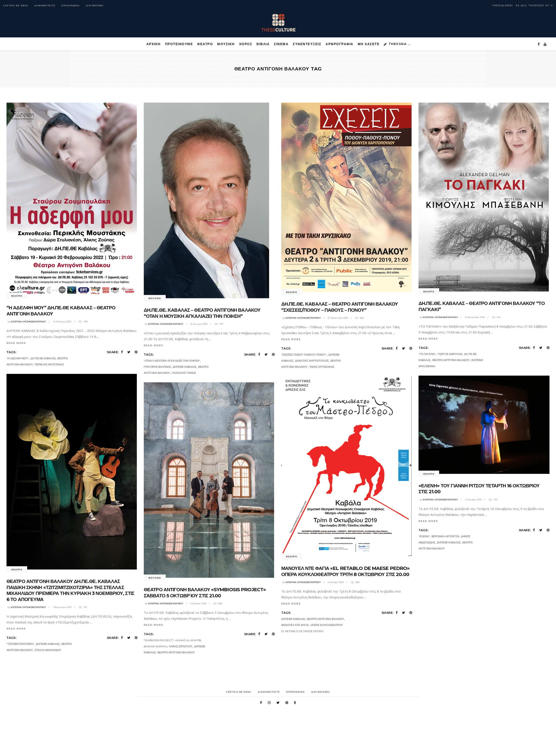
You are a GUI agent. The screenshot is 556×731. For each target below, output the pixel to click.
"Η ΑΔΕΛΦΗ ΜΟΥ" (18, 358)
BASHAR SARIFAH (155, 646)
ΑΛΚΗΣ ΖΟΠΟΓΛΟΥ (180, 646)
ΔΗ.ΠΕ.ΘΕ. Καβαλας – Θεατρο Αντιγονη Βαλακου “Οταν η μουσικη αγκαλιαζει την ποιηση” (202, 313)
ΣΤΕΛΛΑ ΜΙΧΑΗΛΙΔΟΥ (48, 650)
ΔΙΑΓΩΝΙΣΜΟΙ (95, 5)
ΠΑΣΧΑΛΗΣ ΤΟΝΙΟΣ (184, 373)
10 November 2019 (475, 317)
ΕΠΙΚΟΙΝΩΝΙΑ (70, 5)
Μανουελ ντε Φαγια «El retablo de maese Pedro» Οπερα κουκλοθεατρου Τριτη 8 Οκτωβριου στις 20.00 (345, 571)
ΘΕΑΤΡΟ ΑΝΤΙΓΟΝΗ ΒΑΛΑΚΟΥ (451, 360)
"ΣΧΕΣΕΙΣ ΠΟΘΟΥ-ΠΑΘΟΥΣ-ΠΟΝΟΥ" (304, 354)
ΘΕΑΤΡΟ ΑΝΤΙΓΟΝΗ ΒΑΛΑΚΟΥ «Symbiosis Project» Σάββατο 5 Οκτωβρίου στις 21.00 (205, 593)
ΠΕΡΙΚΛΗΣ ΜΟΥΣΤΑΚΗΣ (49, 364)
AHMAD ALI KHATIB (188, 640)
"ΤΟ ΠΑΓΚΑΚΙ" (427, 354)
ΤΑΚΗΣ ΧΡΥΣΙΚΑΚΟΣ (321, 366)
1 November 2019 (62, 607)
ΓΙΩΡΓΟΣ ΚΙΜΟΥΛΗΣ (450, 354)
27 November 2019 (338, 317)
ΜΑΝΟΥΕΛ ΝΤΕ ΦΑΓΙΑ (295, 625)
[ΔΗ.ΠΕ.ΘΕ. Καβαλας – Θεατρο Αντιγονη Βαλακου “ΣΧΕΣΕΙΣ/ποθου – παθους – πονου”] (346, 197)
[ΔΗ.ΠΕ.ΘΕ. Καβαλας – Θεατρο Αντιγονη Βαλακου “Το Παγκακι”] (484, 197)
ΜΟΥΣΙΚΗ (155, 298)
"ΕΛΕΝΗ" (424, 536)
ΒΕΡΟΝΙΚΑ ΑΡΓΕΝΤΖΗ (445, 536)
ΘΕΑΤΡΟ (16, 296)
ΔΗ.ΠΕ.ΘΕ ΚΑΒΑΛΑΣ (43, 358)
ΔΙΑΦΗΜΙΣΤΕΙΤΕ (45, 5)
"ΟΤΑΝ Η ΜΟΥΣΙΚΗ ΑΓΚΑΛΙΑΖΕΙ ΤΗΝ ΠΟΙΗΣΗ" (172, 360)
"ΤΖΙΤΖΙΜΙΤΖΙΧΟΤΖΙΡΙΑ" (20, 644)
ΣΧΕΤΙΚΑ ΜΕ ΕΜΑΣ (15, 5)
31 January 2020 (198, 324)
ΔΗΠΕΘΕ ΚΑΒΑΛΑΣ (184, 366)
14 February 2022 (62, 321)
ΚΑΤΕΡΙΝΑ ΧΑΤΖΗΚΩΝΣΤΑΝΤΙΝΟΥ (28, 321)
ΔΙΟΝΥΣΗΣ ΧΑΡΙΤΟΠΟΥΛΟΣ (312, 360)
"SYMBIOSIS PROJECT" (159, 640)
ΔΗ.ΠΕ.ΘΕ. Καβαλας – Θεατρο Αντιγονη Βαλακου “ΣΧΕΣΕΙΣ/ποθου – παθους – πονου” (339, 307)
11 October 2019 (473, 499)
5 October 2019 (336, 582)
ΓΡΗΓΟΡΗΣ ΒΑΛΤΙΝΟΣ (157, 366)
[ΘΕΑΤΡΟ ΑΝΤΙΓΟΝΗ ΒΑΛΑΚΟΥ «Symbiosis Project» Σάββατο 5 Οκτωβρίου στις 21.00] (209, 480)
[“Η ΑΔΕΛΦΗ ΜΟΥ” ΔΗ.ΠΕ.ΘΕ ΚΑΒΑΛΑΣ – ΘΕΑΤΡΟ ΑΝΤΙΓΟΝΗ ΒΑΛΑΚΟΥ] (72, 199)
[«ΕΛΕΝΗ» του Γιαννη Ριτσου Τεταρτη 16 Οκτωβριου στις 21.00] (484, 425)
